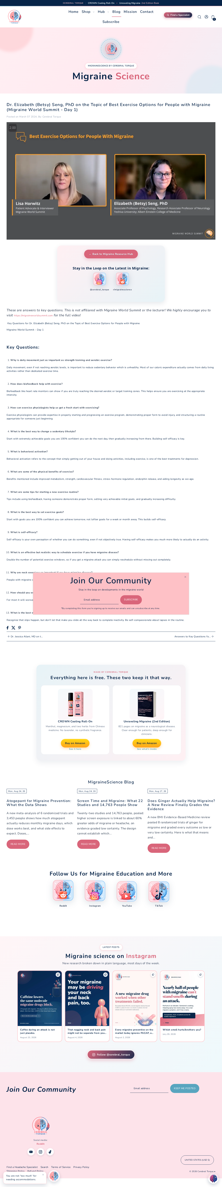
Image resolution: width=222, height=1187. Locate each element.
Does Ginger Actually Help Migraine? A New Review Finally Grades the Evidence (181, 805)
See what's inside (147, 749)
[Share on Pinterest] (19, 628)
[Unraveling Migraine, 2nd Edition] (147, 704)
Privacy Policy (81, 1167)
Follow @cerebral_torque (113, 1054)
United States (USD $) (197, 1160)
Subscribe (131, 599)
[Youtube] (31, 1151)
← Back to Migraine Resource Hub (111, 254)
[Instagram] (40, 1151)
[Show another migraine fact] (54, 1176)
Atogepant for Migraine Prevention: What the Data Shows (39, 803)
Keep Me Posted (184, 1088)
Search (44, 1167)
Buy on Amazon (75, 743)
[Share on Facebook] (7, 628)
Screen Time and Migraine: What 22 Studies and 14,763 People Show (110, 803)
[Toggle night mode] (213, 1178)
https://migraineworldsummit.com (33, 315)
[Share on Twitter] (13, 628)
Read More (18, 844)
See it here (75, 749)
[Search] (199, 16)
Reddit (41, 1144)
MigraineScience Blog (111, 782)
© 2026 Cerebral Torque (201, 1171)
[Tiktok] (50, 1151)
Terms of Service (60, 1167)
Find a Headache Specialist (22, 1167)
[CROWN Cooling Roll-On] (75, 704)
